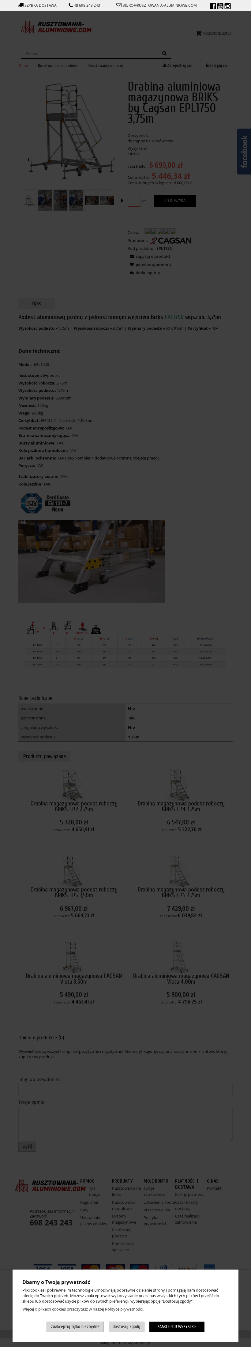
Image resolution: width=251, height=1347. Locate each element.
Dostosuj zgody (126, 1326)
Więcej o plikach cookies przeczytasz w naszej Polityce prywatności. (83, 1309)
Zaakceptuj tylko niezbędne (75, 1326)
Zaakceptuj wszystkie (177, 1326)
